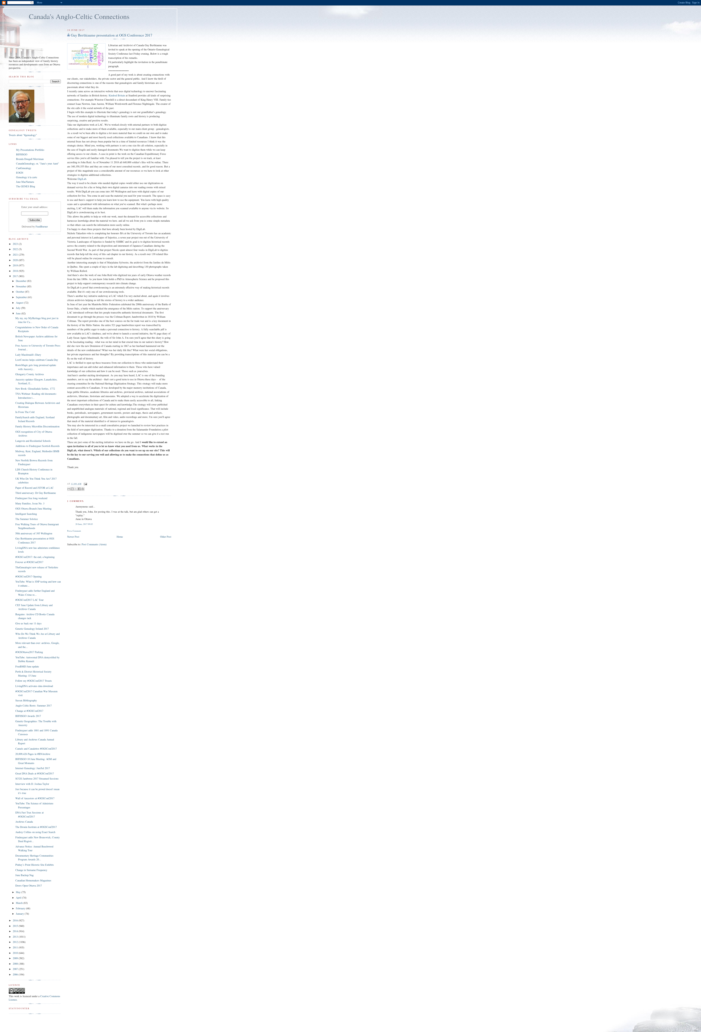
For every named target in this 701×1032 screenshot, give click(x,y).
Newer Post (73, 536)
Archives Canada (24, 821)
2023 (16, 244)
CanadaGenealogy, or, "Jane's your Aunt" (37, 163)
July (18, 308)
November (21, 286)
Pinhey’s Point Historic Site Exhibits (34, 864)
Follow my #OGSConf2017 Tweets (33, 680)
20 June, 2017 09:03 (84, 524)
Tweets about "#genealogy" (23, 135)
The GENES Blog (25, 186)
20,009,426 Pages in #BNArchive (32, 754)
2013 (16, 936)
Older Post (165, 536)
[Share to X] (76, 489)
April (19, 897)
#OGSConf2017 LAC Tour (29, 600)
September (22, 297)
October (20, 291)
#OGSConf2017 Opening (28, 576)
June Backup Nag (24, 875)
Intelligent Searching (26, 514)
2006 (16, 974)
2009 (16, 958)
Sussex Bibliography (26, 700)
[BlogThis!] (72, 489)
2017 (16, 276)
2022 (16, 249)
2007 (16, 969)
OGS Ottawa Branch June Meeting (33, 508)
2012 (16, 942)
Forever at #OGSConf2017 (29, 562)
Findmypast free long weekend (31, 498)
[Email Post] (85, 483)
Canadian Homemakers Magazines (33, 880)
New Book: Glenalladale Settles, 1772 (35, 388)
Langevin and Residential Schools (33, 441)
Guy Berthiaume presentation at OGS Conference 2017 (111, 35)
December (21, 281)
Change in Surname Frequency (31, 870)
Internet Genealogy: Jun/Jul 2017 (32, 768)
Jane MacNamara (25, 181)
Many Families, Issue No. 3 (29, 503)
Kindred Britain (117, 95)
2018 (16, 271)
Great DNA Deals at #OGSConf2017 (34, 773)
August (20, 302)
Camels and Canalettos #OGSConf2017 (36, 748)
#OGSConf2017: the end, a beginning (35, 557)
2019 (16, 265)
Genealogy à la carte (26, 177)
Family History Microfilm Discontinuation (37, 426)
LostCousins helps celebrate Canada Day (36, 359)
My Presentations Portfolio (30, 150)
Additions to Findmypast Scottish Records (37, 446)
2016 (16, 920)
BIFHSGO (21, 154)
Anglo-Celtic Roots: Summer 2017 (33, 705)
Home (120, 536)
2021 (16, 254)
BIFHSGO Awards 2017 (28, 716)
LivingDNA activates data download (34, 686)
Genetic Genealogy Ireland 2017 (32, 628)
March (19, 903)
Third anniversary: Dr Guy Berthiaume (35, 493)
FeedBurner (42, 226)
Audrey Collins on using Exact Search (35, 832)
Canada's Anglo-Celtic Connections (79, 16)
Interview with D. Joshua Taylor (32, 784)
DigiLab (82, 179)
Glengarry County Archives (29, 374)
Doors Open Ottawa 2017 (28, 885)
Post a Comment (74, 530)
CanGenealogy (23, 168)
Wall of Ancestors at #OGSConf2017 (34, 798)
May (18, 892)
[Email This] (69, 489)
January (20, 913)
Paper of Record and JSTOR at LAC (34, 487)
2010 (16, 953)
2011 (16, 947)
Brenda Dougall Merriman (30, 159)
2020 (16, 260)
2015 (16, 926)
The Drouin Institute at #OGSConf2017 (36, 827)
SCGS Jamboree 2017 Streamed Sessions (37, 778)
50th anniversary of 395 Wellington (33, 533)
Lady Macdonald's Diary (28, 354)
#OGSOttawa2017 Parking (29, 652)
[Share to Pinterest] (83, 489)
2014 (16, 931)
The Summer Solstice (26, 519)
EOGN (19, 172)
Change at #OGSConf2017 (29, 711)
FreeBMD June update (27, 666)
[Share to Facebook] (79, 489)
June (18, 313)
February (21, 908)
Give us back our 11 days (28, 623)
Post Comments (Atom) (94, 544)
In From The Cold (25, 412)
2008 (16, 963)
